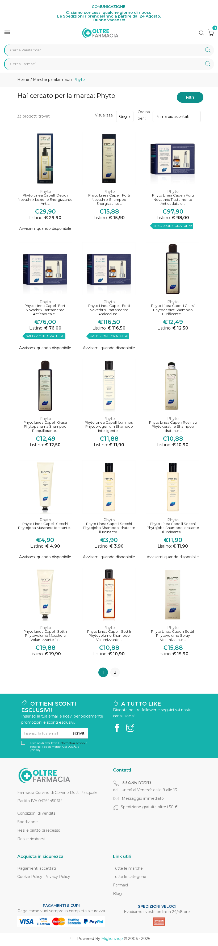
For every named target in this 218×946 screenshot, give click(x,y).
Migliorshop (112, 938)
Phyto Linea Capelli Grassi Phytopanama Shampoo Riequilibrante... (45, 426)
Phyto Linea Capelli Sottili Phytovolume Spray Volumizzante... (173, 636)
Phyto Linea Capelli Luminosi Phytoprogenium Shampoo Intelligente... (109, 426)
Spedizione (27, 821)
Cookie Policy (29, 876)
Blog (117, 893)
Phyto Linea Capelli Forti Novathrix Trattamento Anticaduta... (109, 310)
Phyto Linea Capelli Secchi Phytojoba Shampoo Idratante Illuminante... (109, 528)
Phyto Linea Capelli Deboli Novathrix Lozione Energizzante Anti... (45, 199)
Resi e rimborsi (31, 838)
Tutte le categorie (129, 876)
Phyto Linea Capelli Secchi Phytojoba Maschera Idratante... (45, 526)
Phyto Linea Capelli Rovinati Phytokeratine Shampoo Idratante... (173, 426)
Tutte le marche (128, 868)
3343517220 (136, 783)
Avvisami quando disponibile (45, 228)
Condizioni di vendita (36, 813)
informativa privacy (72, 743)
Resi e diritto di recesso (38, 830)
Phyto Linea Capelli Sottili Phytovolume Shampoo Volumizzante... (109, 636)
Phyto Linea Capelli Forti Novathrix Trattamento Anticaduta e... (173, 199)
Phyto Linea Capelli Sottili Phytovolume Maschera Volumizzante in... (45, 636)
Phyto (45, 191)
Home (23, 79)
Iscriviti (79, 733)
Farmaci (120, 885)
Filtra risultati (190, 99)
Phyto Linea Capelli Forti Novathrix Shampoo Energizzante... (109, 199)
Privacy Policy (57, 876)
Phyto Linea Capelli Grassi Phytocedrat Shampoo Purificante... (173, 310)
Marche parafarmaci (51, 79)
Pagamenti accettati (36, 868)
